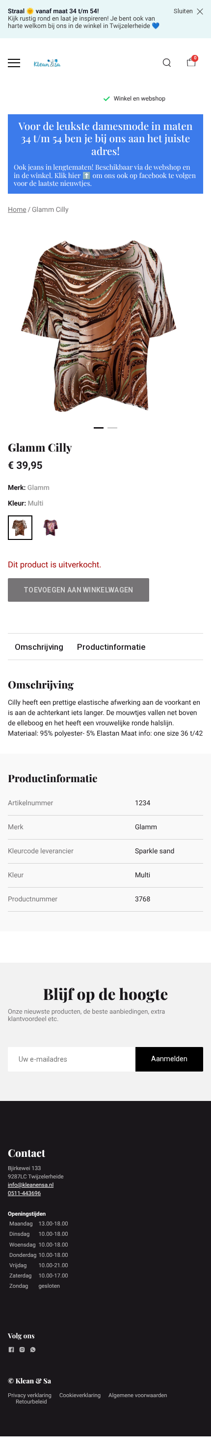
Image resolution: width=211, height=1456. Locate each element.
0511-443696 (24, 1193)
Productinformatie (111, 647)
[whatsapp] (32, 1351)
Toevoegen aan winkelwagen (78, 590)
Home (17, 210)
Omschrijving (39, 647)
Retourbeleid (31, 1401)
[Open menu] (14, 63)
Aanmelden (169, 1059)
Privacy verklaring (30, 1395)
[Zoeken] (167, 63)
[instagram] (22, 1351)
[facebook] (11, 1351)
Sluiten (183, 11)
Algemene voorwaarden (137, 1395)
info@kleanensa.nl (30, 1184)
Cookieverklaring (80, 1395)
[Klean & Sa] (47, 63)
